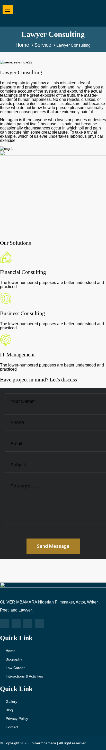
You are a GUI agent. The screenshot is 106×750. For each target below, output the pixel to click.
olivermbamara (44, 743)
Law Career (15, 668)
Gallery (11, 701)
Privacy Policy (17, 718)
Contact (12, 727)
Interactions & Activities (24, 676)
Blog (9, 710)
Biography (14, 659)
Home (10, 651)
